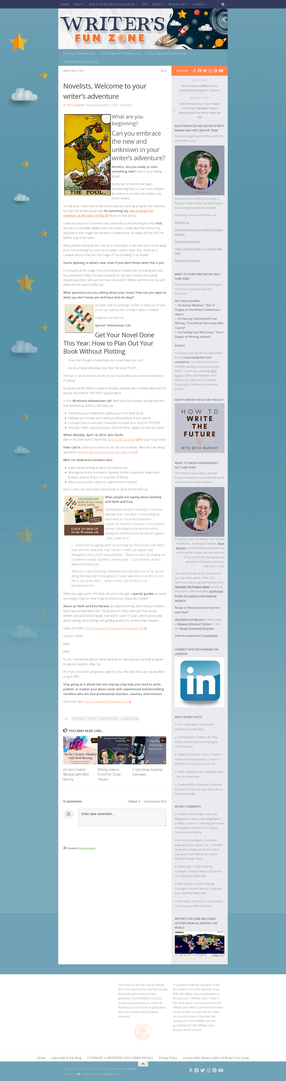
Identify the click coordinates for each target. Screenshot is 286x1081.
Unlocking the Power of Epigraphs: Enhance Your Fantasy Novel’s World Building (199, 827)
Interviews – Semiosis (191, 901)
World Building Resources (80, 62)
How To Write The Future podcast (112, 4)
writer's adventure (108, 718)
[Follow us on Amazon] (194, 71)
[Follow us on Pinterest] (215, 71)
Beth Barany (76, 105)
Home (65, 4)
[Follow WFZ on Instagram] (210, 71)
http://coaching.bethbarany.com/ (106, 701)
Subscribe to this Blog (66, 1058)
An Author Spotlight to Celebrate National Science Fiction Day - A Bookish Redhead (199, 844)
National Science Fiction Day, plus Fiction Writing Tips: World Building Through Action (197, 853)
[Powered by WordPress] (78, 1074)
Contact (197, 4)
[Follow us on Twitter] (205, 71)
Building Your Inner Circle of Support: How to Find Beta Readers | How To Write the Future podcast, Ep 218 (198, 758)
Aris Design (129, 1068)
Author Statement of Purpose (165, 53)
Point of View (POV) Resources (120, 53)
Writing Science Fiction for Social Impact (109, 774)
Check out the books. (187, 241)
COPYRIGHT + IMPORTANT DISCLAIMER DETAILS (120, 1058)
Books (157, 4)
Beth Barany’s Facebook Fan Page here (108, 452)
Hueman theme (112, 1074)
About (77, 4)
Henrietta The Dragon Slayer (192, 587)
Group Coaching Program (197, 628)
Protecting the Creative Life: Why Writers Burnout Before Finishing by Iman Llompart (196, 741)
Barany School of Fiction (194, 624)
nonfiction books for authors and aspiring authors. (199, 595)
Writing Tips (73, 71)
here (190, 136)
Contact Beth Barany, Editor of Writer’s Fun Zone (216, 1058)
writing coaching (129, 718)
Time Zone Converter (121, 439)
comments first (155, 801)
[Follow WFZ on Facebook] (200, 71)
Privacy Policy (168, 1058)
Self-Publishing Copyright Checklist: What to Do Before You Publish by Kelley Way (198, 871)
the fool (92, 718)
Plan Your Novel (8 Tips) (79, 53)
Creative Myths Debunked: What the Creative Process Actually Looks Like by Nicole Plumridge (199, 789)
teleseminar (78, 718)
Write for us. (182, 222)
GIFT (145, 4)
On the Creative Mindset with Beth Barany (76, 774)
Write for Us (176, 4)
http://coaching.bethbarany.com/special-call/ (114, 628)
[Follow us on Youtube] (221, 71)
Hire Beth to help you (189, 619)
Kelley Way (184, 866)
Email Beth (210, 636)
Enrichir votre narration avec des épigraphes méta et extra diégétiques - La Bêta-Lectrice (198, 818)
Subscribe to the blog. (188, 260)
